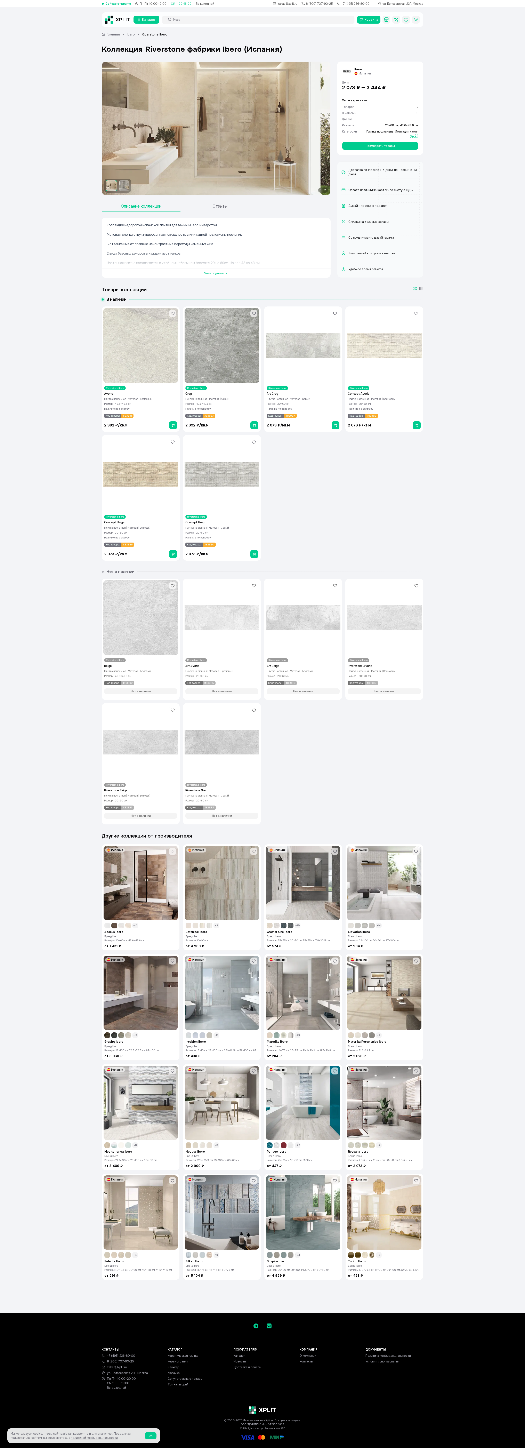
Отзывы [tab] (219, 206)
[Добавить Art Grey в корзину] (335, 425)
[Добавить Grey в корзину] (254, 425)
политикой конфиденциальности (94, 1438)
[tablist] (180, 206)
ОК (150, 1435)
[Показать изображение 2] (124, 185)
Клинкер (173, 1367)
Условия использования (382, 1361)
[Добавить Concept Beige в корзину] (173, 554)
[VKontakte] (269, 1326)
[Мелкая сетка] (420, 288)
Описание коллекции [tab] (141, 206)
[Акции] (396, 20)
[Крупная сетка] (415, 288)
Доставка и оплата (247, 1367)
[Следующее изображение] (323, 128)
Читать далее (214, 273)
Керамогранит (178, 1361)
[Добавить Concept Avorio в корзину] (417, 425)
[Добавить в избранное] (172, 313)
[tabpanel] (216, 248)
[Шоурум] (386, 20)
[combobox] (262, 20)
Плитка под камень (380, 131)
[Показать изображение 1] (111, 185)
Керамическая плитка (183, 1356)
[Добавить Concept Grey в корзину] (254, 554)
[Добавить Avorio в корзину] (173, 425)
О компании (308, 1356)
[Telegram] (256, 1326)
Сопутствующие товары (185, 1379)
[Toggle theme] (416, 20)
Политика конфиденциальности (388, 1356)
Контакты (306, 1361)
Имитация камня (406, 131)
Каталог (239, 1356)
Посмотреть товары (380, 146)
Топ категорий (178, 1384)
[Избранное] (406, 20)
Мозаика (174, 1373)
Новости (240, 1361)
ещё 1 (414, 135)
